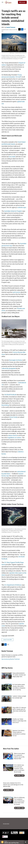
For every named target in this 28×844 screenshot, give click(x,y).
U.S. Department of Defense (12, 585)
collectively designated (9, 368)
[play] (2, 842)
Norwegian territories (15, 360)
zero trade (12, 156)
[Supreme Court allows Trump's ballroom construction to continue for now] (7, 733)
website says (22, 207)
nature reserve (12, 435)
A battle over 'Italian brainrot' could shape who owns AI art (19, 720)
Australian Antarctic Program (13, 211)
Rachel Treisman (10, 27)
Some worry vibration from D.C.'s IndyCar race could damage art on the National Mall (13, 784)
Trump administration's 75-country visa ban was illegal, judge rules (19, 674)
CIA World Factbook (10, 394)
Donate (23, 2)
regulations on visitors (14, 437)
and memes (16, 292)
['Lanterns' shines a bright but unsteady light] (7, 698)
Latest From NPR (7, 639)
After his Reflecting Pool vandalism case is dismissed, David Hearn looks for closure (19, 801)
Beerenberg (5, 405)
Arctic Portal (13, 417)
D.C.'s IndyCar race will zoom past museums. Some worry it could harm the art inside (19, 768)
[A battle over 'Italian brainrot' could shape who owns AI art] (7, 721)
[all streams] (26, 842)
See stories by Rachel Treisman (11, 659)
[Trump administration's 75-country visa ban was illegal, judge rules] (7, 675)
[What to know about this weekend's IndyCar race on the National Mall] (8, 756)
